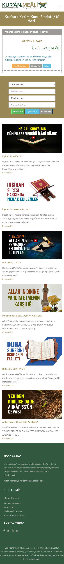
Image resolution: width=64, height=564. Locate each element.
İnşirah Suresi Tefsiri (12, 156)
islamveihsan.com (12, 498)
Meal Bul (19, 111)
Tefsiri (46, 66)
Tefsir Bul (33, 111)
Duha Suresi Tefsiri (11, 262)
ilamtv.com (9, 507)
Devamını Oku (7, 173)
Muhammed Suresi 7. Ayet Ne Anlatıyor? (22, 315)
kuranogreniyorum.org (14, 515)
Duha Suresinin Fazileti (13, 369)
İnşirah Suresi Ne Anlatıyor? (16, 209)
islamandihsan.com (12, 503)
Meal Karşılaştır (20, 66)
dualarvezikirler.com (13, 511)
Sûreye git (35, 66)
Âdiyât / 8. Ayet (32, 40)
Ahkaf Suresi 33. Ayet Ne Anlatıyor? (20, 422)
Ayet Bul (47, 111)
